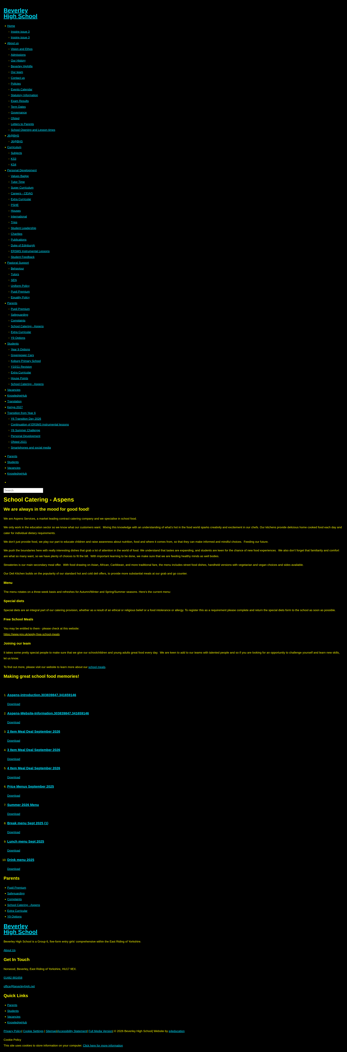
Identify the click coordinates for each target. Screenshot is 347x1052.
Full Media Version (101, 1031)
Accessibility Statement (72, 1031)
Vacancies (13, 467)
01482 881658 (13, 977)
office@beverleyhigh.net (19, 986)
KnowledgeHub (17, 473)
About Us (10, 950)
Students (13, 462)
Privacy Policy (13, 1031)
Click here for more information (103, 1045)
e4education (177, 1031)
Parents (12, 456)
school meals (96, 667)
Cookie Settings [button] (33, 1031)
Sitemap (51, 1031)
